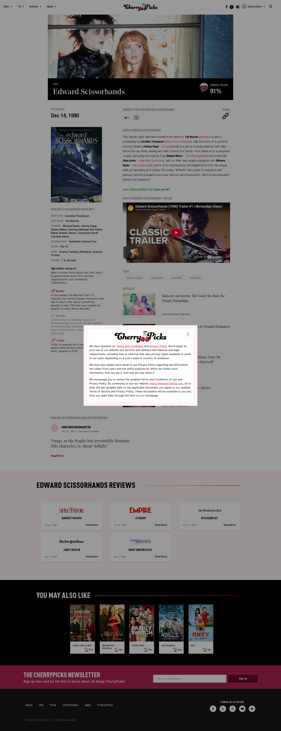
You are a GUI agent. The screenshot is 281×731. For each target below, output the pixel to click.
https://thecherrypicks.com (166, 383)
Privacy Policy (158, 346)
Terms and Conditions (129, 346)
